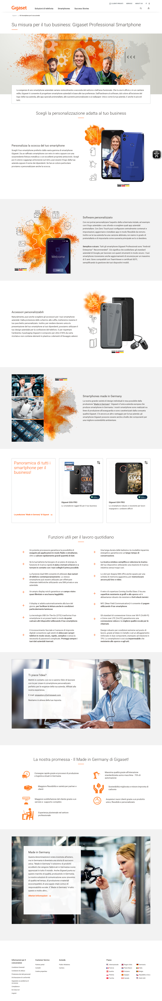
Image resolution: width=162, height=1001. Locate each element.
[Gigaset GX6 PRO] (81, 480)
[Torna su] (159, 992)
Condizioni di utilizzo (18, 971)
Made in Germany (102, 404)
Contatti (38, 968)
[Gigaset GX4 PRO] (128, 480)
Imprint (14, 993)
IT (146, 3)
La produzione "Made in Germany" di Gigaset (31, 515)
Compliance (16, 986)
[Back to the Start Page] (19, 8)
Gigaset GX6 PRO (69, 502)
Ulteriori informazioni (37, 896)
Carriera (61, 968)
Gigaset (14, 15)
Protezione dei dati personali (21, 974)
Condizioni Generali (18, 967)
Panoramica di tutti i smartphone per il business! (32, 468)
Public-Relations (64, 964)
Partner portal (39, 964)
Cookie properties (41, 971)
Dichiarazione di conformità (21, 977)
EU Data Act (16, 990)
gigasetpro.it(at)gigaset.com (48, 695)
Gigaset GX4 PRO (117, 502)
